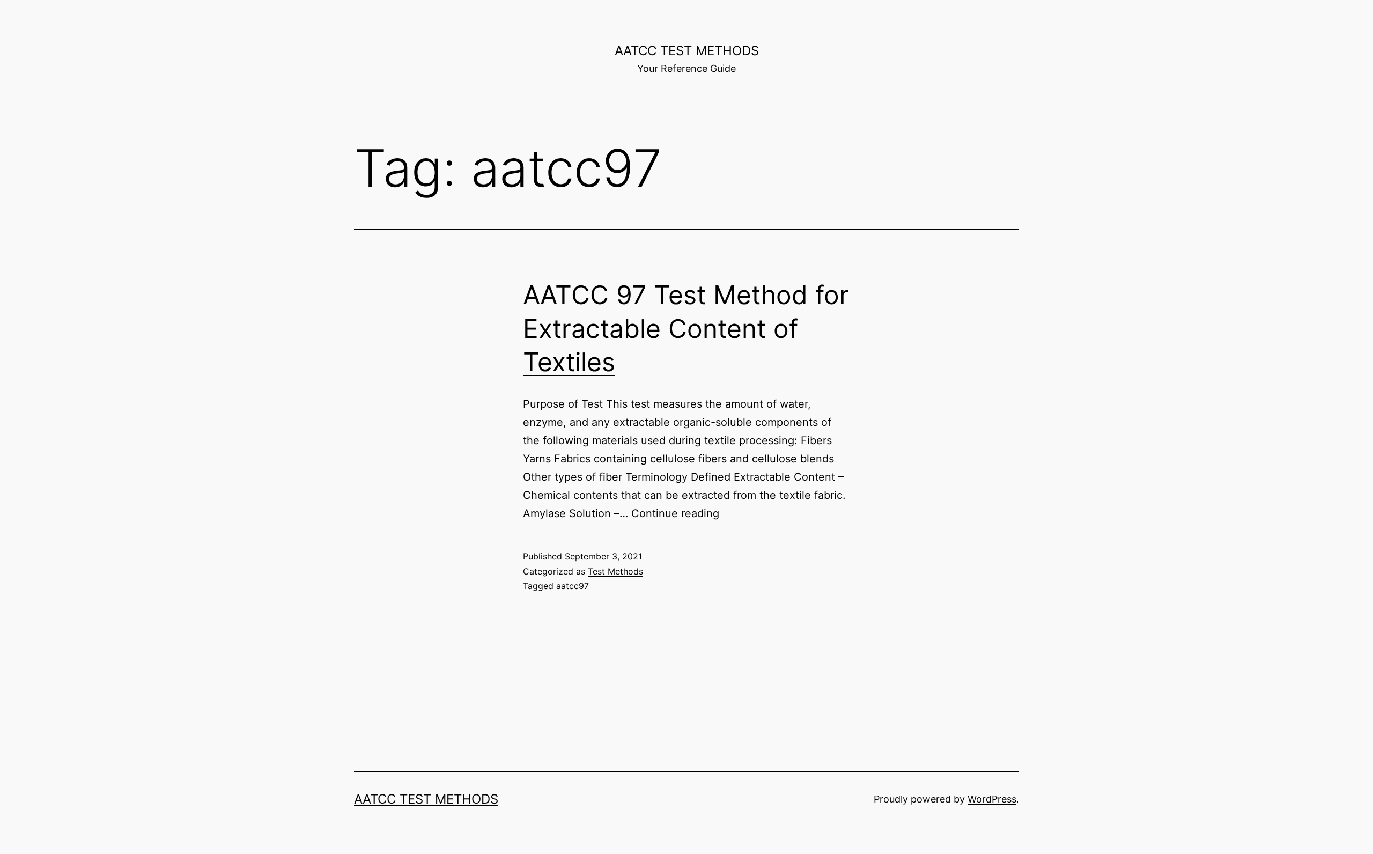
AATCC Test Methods (687, 50)
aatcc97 (572, 585)
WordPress (992, 799)
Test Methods (615, 571)
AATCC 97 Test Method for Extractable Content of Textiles (686, 328)
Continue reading (675, 513)
